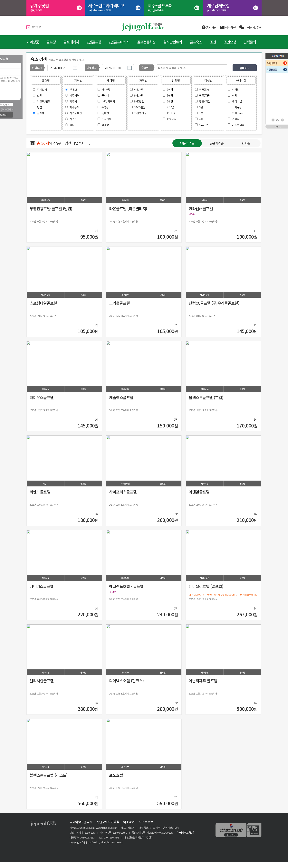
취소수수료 (146, 821)
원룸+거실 (204, 101)
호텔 (39, 95)
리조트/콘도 (43, 101)
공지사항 (211, 27)
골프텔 (40, 113)
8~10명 (170, 107)
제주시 (73, 101)
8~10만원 (139, 101)
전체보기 (42, 89)
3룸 (201, 113)
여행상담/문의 (253, 27)
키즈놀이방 (238, 125)
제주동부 (74, 107)
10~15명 (171, 113)
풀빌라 (105, 95)
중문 (72, 125)
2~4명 (170, 89)
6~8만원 (138, 95)
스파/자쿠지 (108, 101)
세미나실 (237, 101)
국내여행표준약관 (81, 821)
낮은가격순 (187, 143)
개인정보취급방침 (107, 821)
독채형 (105, 113)
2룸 (201, 107)
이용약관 (129, 821)
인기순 (246, 143)
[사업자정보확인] (185, 832)
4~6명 (170, 95)
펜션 (39, 107)
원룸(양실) (204, 89)
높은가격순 (216, 143)
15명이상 (172, 119)
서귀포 (73, 119)
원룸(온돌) (204, 95)
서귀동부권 (76, 113)
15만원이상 (140, 113)
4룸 (201, 119)
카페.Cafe (237, 113)
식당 (234, 95)
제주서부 (74, 95)
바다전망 (106, 89)
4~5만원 (138, 89)
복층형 (105, 125)
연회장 (235, 119)
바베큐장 (237, 107)
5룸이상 (203, 125)
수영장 (105, 107)
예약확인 (230, 27)
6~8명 (170, 101)
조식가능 (106, 119)
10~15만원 (139, 107)
